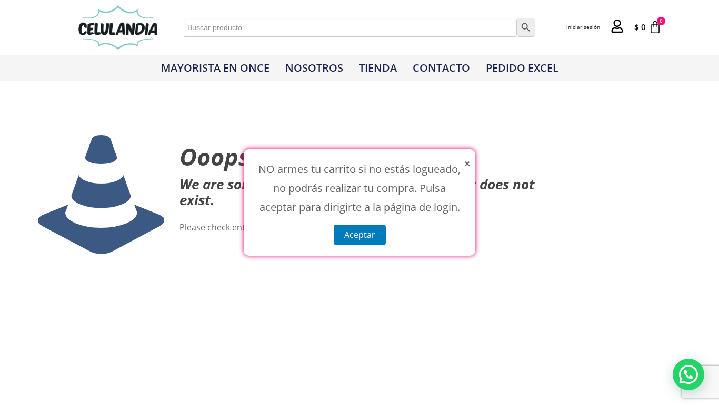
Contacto (441, 68)
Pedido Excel (522, 68)
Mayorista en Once (215, 68)
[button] (688, 374)
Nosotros (314, 68)
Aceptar (359, 234)
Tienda (378, 68)
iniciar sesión (583, 27)
